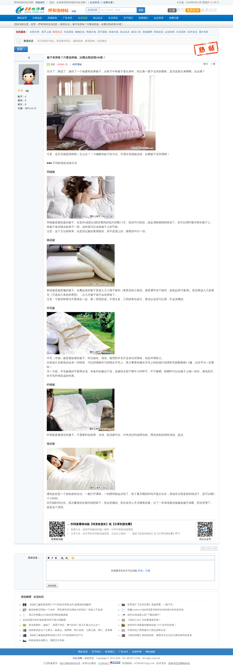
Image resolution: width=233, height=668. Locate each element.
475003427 (104, 663)
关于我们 (128, 18)
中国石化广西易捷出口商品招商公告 (146, 630)
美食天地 (113, 32)
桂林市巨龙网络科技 (179, 663)
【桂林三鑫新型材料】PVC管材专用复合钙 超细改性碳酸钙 (60, 604)
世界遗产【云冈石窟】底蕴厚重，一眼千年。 (151, 604)
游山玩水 (98, 18)
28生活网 (77, 658)
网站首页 (22, 18)
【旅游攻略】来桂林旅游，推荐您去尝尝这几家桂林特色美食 (159, 635)
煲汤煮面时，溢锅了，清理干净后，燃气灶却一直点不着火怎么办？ (64, 625)
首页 (33, 24)
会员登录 (94, 2)
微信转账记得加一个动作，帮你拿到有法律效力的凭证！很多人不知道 (66, 609)
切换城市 (40, 2)
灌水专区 (203, 32)
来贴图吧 (147, 32)
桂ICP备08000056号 (70, 663)
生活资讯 (113, 18)
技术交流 (192, 32)
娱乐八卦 (136, 32)
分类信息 (37, 18)
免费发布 (193, 10)
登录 (140, 570)
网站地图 (150, 651)
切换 (73, 11)
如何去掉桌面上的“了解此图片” (144, 615)
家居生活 (65, 24)
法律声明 (137, 651)
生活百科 (181, 32)
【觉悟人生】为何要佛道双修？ (144, 620)
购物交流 (80, 32)
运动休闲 (170, 32)
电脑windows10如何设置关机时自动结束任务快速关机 (155, 609)
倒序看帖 (77, 64)
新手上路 (46, 32)
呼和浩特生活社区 (47, 24)
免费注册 (108, 2)
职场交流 (158, 32)
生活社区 (83, 18)
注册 (172, 10)
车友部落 (68, 32)
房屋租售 (52, 18)
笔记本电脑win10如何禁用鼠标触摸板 (48, 615)
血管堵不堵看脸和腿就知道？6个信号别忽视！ (151, 625)
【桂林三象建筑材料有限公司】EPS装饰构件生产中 (56, 635)
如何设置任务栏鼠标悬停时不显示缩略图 (44, 620)
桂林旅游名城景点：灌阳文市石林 (46, 640)
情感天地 (91, 32)
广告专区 (67, 18)
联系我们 (143, 18)
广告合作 (123, 651)
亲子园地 (102, 32)
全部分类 (34, 32)
